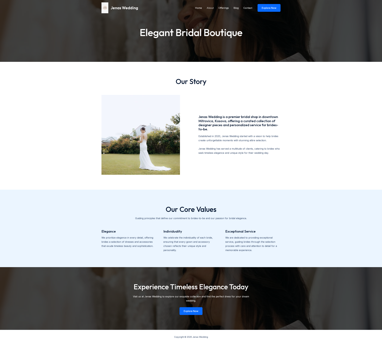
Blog (236, 7)
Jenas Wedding (124, 7)
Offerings (223, 7)
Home (198, 7)
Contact (247, 7)
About (210, 7)
